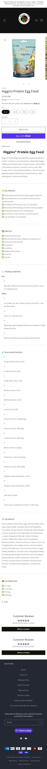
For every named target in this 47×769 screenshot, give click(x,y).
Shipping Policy (23, 680)
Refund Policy (23, 690)
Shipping (4, 99)
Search (23, 670)
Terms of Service (24, 685)
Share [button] (6, 602)
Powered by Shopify (24, 757)
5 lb (24, 112)
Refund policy (13, 761)
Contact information (24, 764)
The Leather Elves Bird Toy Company (23, 706)
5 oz (5, 112)
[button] (4, 20)
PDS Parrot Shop (23, 695)
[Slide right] (28, 83)
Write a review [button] (23, 629)
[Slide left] (18, 83)
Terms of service (24, 761)
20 (33, 112)
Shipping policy (35, 761)
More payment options (24, 141)
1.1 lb (15, 112)
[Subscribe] (39, 722)
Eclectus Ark (14, 757)
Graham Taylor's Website (23, 700)
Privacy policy (36, 757)
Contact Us (24, 675)
